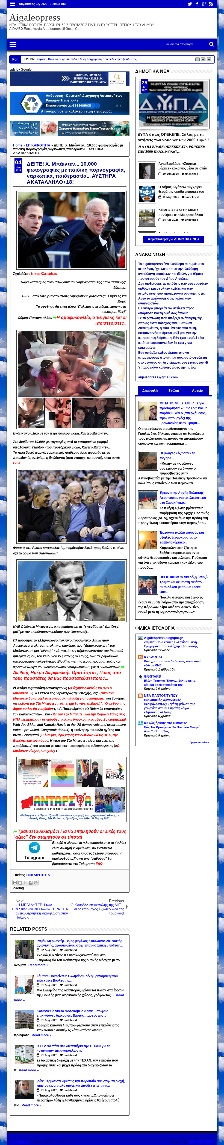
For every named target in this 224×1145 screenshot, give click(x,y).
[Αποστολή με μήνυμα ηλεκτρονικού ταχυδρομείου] (15, 882)
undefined (70, 949)
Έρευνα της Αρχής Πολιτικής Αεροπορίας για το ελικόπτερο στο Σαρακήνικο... (183, 498)
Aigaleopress (34, 17)
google (204, 4)
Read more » (38, 965)
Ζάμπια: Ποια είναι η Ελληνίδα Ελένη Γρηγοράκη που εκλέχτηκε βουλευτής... (88, 59)
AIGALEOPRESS (202, 1142)
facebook (197, 4)
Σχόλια (174, 391)
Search (211, 44)
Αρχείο (197, 391)
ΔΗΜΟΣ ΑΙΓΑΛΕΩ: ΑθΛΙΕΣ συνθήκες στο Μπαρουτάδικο (180, 212)
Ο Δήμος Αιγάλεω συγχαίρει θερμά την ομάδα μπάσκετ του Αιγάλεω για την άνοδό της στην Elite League (183, 190)
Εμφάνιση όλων (199, 742)
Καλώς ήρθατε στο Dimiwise (165, 723)
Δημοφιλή (150, 391)
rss (211, 4)
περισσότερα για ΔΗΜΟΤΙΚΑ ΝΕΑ (174, 239)
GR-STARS (152, 676)
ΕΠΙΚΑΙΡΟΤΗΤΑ (38, 875)
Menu (12, 4)
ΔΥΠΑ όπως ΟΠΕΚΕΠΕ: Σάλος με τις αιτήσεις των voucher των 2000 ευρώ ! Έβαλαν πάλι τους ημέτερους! (173, 137)
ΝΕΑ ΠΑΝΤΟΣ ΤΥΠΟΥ (161, 696)
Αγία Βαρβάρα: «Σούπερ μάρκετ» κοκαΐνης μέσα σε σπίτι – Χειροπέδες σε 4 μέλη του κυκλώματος (182, 166)
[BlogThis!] (20, 882)
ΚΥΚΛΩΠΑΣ (153, 657)
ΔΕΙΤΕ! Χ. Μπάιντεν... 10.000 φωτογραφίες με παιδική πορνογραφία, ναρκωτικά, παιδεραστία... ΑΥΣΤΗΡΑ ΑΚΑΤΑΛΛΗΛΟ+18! (76, 173)
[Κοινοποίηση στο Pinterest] (36, 882)
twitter (189, 4)
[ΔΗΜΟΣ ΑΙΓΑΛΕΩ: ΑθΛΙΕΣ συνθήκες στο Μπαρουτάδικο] (147, 217)
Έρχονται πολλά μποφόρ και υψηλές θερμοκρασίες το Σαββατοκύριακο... (182, 537)
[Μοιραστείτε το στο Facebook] (30, 882)
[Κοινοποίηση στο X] (25, 882)
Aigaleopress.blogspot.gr (163, 638)
